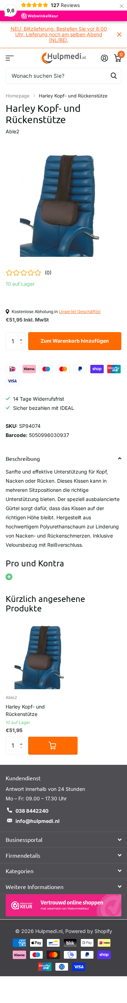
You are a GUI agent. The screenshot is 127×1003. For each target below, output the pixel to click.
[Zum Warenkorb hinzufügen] (53, 745)
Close (119, 34)
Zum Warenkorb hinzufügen (75, 341)
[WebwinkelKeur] (63, 905)
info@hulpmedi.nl (38, 821)
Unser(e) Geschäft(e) (80, 311)
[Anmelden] (104, 58)
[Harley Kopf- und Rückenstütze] (42, 653)
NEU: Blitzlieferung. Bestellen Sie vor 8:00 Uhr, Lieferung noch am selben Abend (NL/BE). (59, 34)
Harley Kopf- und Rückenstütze (25, 710)
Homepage (18, 96)
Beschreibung (23, 458)
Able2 (12, 131)
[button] (23, 335)
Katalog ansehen (10, 58)
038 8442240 (32, 811)
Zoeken (113, 76)
